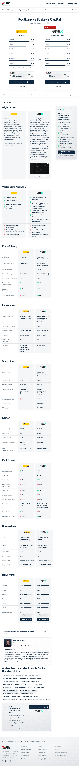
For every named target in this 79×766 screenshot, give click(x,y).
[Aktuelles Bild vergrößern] (48, 163)
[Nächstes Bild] (43, 176)
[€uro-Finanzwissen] (6, 3)
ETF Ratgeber (41, 752)
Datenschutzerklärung (60, 756)
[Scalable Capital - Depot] (57, 31)
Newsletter (24, 759)
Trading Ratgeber (42, 759)
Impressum (57, 759)
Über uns (56, 749)
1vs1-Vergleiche (72, 4)
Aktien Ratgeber (42, 749)
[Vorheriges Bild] (35, 176)
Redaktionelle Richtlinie (60, 752)
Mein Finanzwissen (26, 749)
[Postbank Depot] (21, 31)
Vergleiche (61, 4)
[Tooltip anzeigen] (48, 274)
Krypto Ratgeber (42, 756)
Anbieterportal (50, 4)
